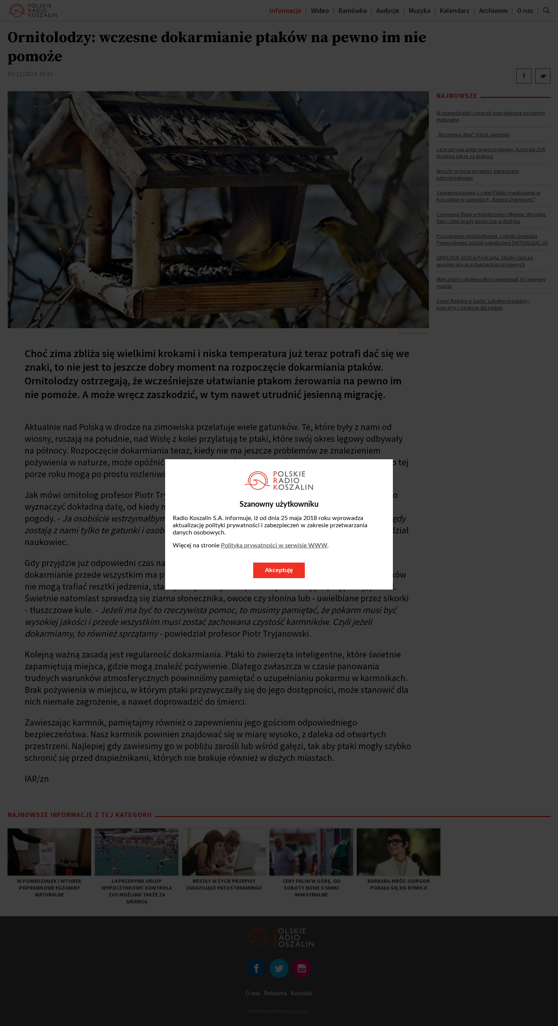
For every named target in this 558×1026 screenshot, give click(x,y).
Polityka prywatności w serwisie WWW (274, 545)
